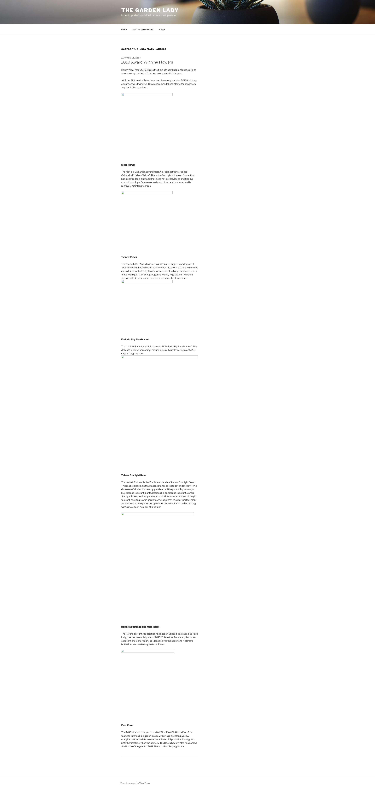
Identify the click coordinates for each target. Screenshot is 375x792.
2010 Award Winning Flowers (147, 62)
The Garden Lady (150, 10)
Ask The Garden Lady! (143, 29)
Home (124, 29)
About (162, 29)
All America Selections (143, 80)
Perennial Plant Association (140, 633)
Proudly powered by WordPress (135, 783)
